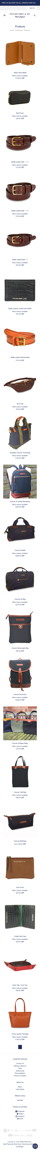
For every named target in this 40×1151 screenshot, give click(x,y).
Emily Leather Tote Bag (20, 1034)
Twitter (20, 1114)
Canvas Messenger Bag (20, 648)
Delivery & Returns (20, 1066)
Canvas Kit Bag (20, 599)
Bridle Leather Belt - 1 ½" (20, 211)
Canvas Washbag (20, 841)
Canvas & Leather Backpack (20, 501)
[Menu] (4, 15)
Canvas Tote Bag (20, 792)
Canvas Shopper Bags (20, 743)
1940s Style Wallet (20, 72)
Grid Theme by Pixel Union (12, 1144)
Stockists (20, 1100)
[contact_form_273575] (35, 1146)
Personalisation (20, 1073)
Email (21, 1118)
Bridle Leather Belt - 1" (20, 259)
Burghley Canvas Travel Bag (20, 452)
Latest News (20, 1089)
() (32, 8)
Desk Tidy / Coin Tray (20, 985)
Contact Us (20, 1063)
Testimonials (20, 1071)
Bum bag (20, 403)
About (20, 1087)
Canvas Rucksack (20, 694)
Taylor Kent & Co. (26, 1142)
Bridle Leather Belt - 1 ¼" (20, 162)
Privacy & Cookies (20, 1076)
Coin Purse (20, 887)
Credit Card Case (20, 936)
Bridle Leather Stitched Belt (20, 357)
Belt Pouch (20, 113)
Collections (19, 30)
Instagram (21, 1116)
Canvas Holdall (20, 550)
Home (12, 30)
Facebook (20, 1111)
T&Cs (20, 1068)
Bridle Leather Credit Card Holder (20, 308)
